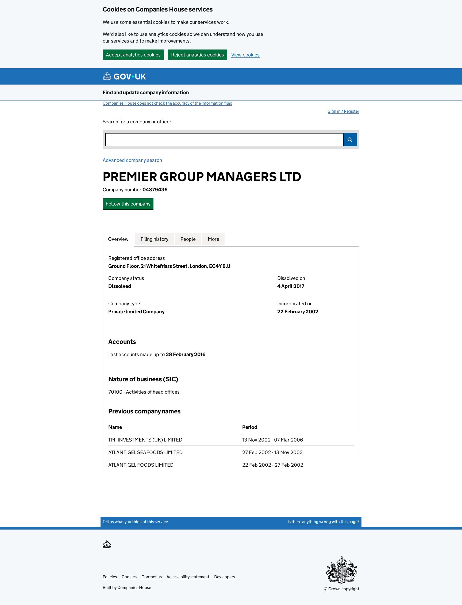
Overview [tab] (118, 239)
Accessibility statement (188, 576)
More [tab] (213, 239)
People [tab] (188, 239)
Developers (224, 576)
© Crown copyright (341, 588)
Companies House (134, 587)
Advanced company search (132, 160)
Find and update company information (146, 92)
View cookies (245, 54)
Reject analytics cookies (197, 55)
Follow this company (128, 204)
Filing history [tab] (154, 239)
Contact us (151, 576)
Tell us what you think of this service (135, 521)
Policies (110, 576)
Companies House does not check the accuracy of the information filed (167, 103)
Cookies (129, 576)
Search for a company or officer (137, 122)
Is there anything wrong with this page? (323, 521)
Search (350, 139)
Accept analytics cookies (133, 55)
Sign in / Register (343, 111)
